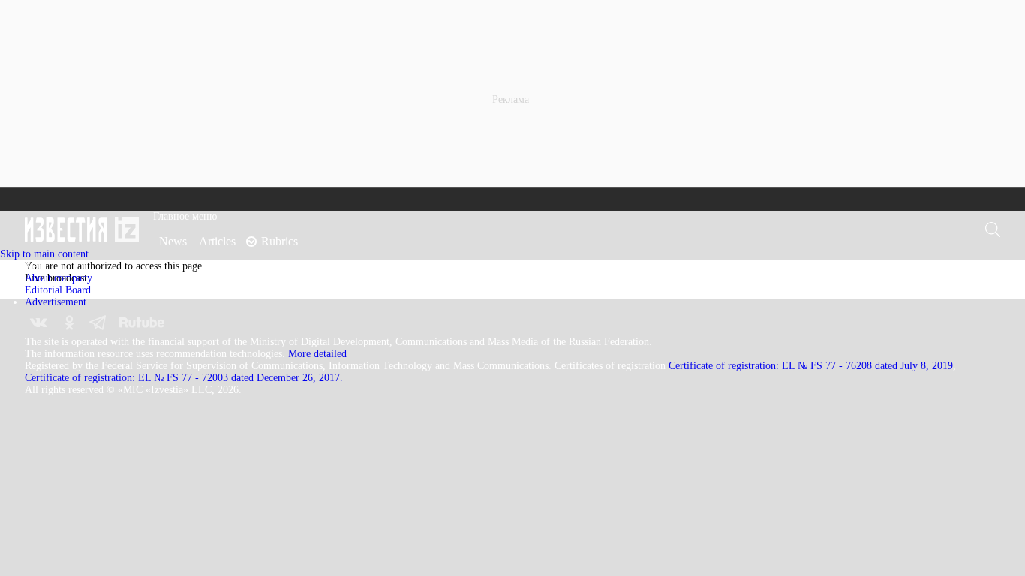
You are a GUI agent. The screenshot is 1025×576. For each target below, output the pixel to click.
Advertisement (55, 302)
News (173, 241)
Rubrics (279, 241)
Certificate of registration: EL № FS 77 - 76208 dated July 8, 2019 (811, 365)
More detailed (317, 353)
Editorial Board (58, 290)
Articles (217, 241)
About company (58, 278)
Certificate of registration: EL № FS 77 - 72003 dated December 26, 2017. (184, 377)
